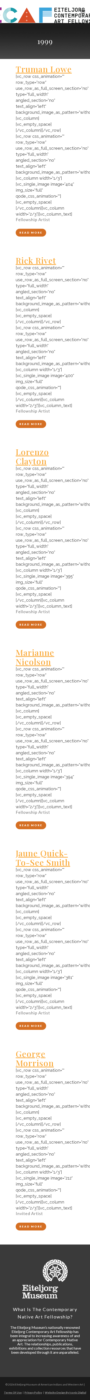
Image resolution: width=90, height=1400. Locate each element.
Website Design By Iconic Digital (65, 1392)
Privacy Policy (33, 1392)
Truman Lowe (44, 68)
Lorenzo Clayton (32, 456)
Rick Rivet (36, 260)
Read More (30, 232)
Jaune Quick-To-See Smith (43, 857)
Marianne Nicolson (35, 657)
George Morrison (35, 1058)
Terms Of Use (13, 1392)
